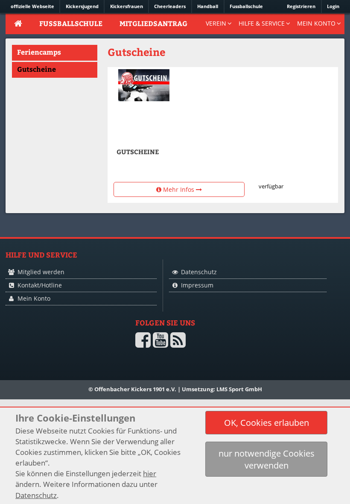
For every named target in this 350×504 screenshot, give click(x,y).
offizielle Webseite (32, 6)
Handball (207, 6)
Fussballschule (246, 6)
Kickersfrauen (126, 6)
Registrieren (301, 6)
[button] (266, 422)
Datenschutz (199, 272)
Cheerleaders (170, 6)
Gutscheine (36, 68)
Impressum (197, 285)
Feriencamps (39, 51)
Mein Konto (34, 298)
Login (333, 6)
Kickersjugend (82, 6)
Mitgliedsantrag (153, 23)
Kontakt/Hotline (40, 285)
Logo (35, 356)
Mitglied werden (41, 272)
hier (149, 473)
